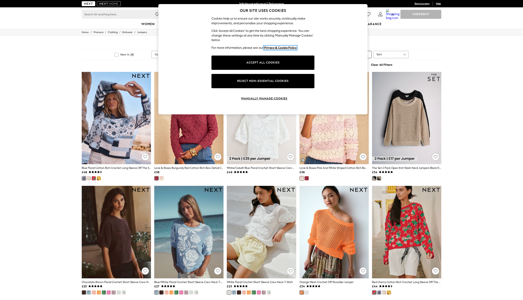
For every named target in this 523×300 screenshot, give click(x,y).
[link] (380, 14)
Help (438, 3)
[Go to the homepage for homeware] (109, 3)
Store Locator (422, 3)
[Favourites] (368, 14)
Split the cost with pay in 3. (261, 3)
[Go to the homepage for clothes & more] (88, 3)
